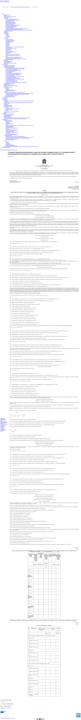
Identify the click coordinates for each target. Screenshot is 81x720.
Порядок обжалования (4, 422)
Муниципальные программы (10, 22)
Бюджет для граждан (9, 51)
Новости (7, 88)
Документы (4, 113)
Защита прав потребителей (10, 40)
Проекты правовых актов (8, 115)
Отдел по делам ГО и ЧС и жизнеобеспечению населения (15, 68)
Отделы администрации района (9, 67)
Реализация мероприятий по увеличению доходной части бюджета (16, 28)
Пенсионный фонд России (8, 59)
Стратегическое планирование (11, 26)
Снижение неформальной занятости (12, 25)
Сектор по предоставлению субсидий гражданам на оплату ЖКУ (16, 82)
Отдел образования (9, 72)
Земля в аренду (8, 52)
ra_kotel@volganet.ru (7, 706)
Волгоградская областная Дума (9, 112)
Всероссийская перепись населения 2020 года (13, 54)
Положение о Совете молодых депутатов (12, 108)
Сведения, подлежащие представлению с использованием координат (15, 118)
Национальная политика (6, 147)
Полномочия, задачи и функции (9, 66)
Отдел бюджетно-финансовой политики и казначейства (15, 76)
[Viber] (41, 719)
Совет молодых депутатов (8, 106)
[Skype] (43, 719)
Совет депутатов (5, 99)
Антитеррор (6, 97)
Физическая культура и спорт (10, 129)
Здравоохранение (7, 17)
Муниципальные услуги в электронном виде (13, 57)
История (5, 15)
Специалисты (6, 101)
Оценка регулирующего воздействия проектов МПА (14, 29)
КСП (5, 140)
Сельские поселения (7, 62)
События (7, 89)
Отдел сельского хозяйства (10, 71)
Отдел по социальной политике (11, 77)
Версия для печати (11, 156)
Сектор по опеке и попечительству (11, 81)
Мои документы (8, 49)
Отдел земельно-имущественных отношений (13, 70)
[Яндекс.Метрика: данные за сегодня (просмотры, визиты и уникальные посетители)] (3, 711)
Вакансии (5, 91)
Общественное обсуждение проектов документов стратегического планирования (17, 117)
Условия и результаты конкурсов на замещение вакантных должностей (17, 94)
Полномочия (6, 104)
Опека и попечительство (10, 131)
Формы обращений (7, 116)
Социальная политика (9, 39)
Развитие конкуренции (9, 27)
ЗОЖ (7, 56)
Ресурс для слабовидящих (5, 1)
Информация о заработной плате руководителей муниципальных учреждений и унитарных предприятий (21, 146)
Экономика (6, 18)
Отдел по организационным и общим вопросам (13, 74)
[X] (39, 719)
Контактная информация (10, 95)
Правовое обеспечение (9, 127)
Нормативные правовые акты (9, 114)
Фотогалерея (6, 60)
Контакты (5, 86)
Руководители (4, 98)
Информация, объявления (10, 144)
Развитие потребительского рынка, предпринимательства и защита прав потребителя (19, 125)
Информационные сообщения (11, 90)
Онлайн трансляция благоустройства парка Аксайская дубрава (16, 58)
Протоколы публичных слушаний (9, 96)
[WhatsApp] (42, 719)
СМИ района (6, 32)
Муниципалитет (5, 119)
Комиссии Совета (7, 103)
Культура (7, 45)
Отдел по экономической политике (11, 69)
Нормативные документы (8, 105)
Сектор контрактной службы (10, 79)
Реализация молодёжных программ (11, 130)
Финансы (5, 63)
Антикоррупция (8, 47)
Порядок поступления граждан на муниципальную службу (15, 92)
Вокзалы (7, 34)
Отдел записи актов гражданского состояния (13, 78)
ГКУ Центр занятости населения (11, 48)
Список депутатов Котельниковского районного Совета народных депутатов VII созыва (18, 102)
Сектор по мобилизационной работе (12, 80)
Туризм (7, 37)
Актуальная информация (8, 87)
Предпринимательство (9, 41)
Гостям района (6, 33)
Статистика (6, 31)
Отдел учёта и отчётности (10, 75)
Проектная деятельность (10, 24)
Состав (7, 107)
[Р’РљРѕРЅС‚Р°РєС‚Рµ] (37, 719)
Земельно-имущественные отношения (12, 134)
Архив (7, 124)
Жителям (5, 38)
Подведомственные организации (9, 83)
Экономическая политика (10, 126)
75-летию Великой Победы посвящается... (12, 55)
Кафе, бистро (8, 36)
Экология (7, 43)
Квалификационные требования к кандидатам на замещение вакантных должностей (19, 93)
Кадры (7, 142)
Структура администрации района (9, 65)
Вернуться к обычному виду (4, 0)
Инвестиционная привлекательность (10, 16)
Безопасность (8, 44)
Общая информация (7, 14)
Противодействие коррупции (10, 133)
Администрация (4, 64)
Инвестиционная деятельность (11, 23)
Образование (8, 42)
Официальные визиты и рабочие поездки (10, 85)
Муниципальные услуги (10, 21)
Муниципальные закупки (10, 20)
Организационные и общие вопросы (12, 132)
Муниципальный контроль (8, 30)
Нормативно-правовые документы (11, 145)
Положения (8, 143)
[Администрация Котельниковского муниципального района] (5, 11)
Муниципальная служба (8, 135)
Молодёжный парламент (8, 109)
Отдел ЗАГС (8, 50)
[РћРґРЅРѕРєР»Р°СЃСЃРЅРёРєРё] (38, 719)
